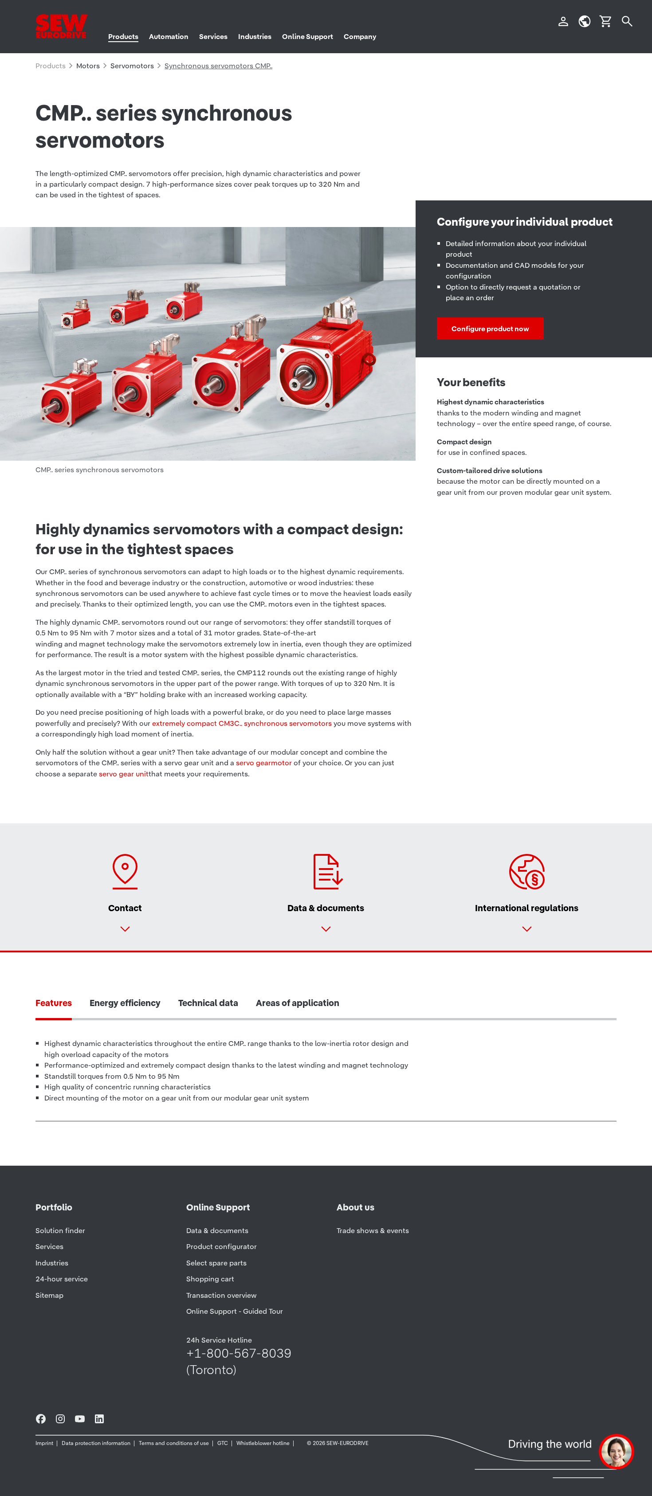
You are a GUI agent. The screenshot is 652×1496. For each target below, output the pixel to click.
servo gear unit (124, 773)
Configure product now (490, 328)
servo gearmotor (264, 762)
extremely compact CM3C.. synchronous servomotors (242, 723)
